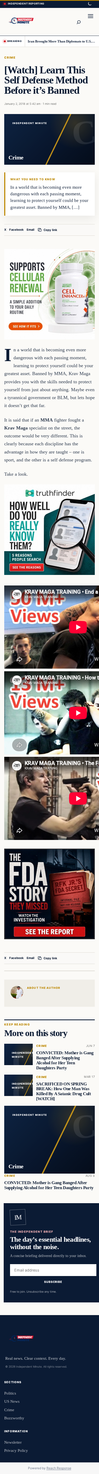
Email (30, 230)
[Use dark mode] (89, 4)
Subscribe (53, 1282)
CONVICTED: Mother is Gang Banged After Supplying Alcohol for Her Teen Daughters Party (65, 1060)
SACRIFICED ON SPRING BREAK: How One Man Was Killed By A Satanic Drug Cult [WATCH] (63, 1091)
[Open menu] (90, 21)
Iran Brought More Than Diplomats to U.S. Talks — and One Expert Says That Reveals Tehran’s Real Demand (61, 41)
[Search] (78, 21)
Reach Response (58, 1468)
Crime (10, 57)
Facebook (16, 230)
